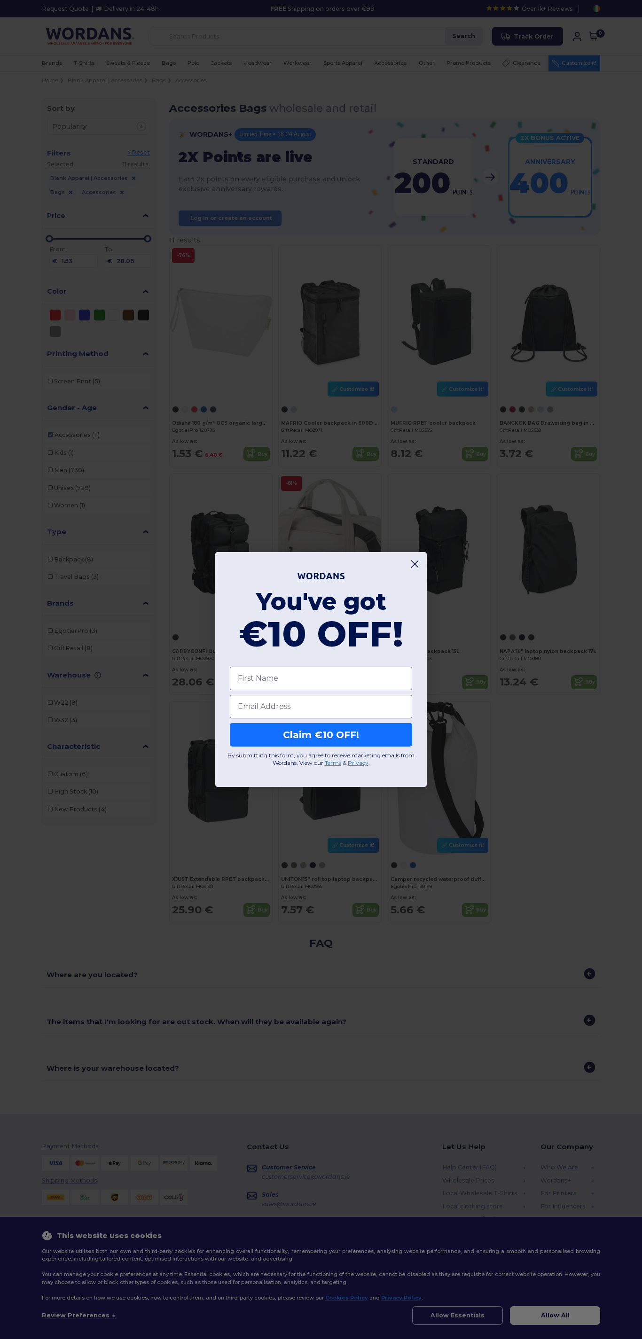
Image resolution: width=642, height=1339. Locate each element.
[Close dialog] (415, 564)
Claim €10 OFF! (321, 734)
